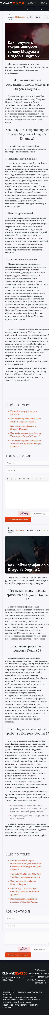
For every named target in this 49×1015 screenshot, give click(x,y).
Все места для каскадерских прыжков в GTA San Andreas (24, 900)
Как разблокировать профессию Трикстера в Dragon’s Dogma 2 (25, 435)
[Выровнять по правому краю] (28, 478)
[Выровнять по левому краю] (20, 478)
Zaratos (21, 17)
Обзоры (30, 980)
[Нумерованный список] (36, 478)
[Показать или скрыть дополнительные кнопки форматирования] (41, 478)
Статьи (30, 976)
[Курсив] (11, 478)
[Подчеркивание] (15, 478)
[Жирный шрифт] (8, 478)
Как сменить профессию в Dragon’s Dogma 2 (23, 427)
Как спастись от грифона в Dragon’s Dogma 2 (23, 882)
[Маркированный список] (33, 478)
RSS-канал (40, 970)
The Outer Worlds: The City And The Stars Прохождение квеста (25, 875)
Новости (31, 3)
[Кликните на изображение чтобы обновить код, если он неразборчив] (24, 514)
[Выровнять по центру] (24, 478)
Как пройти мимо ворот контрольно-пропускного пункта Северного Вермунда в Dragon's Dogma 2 (26, 865)
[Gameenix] (12, 3)
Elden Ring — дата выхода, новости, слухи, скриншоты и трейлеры (24, 891)
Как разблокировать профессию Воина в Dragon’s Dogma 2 (25, 420)
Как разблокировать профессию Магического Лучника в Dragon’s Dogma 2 (26, 443)
